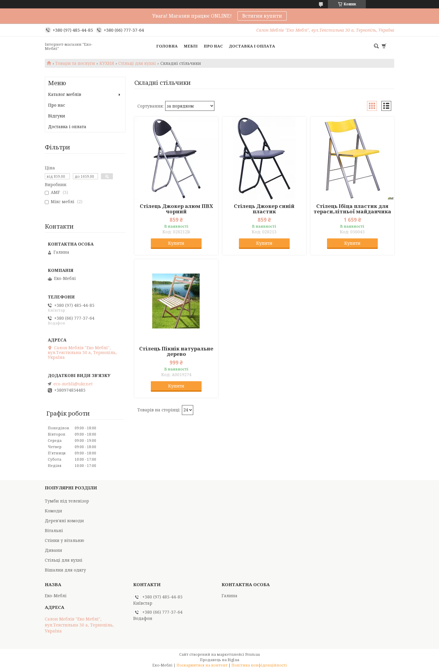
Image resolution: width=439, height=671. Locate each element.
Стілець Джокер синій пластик (264, 208)
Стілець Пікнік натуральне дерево (176, 351)
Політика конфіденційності (259, 665)
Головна (167, 46)
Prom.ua (252, 654)
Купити (176, 243)
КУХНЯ (106, 63)
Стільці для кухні (137, 63)
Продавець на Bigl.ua (219, 659)
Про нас (213, 46)
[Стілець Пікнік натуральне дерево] (176, 301)
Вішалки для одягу (65, 570)
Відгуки (56, 116)
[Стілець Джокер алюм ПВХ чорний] (176, 158)
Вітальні (54, 530)
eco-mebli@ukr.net (73, 384)
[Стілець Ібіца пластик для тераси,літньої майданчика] (352, 158)
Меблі (191, 46)
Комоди (53, 511)
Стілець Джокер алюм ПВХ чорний (176, 208)
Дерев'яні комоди (64, 520)
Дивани (53, 550)
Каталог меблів (64, 94)
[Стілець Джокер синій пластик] (264, 158)
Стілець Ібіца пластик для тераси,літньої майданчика (352, 208)
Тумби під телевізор (67, 501)
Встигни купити (262, 16)
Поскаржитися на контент (202, 665)
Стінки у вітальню (64, 540)
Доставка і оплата (252, 46)
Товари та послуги (75, 63)
